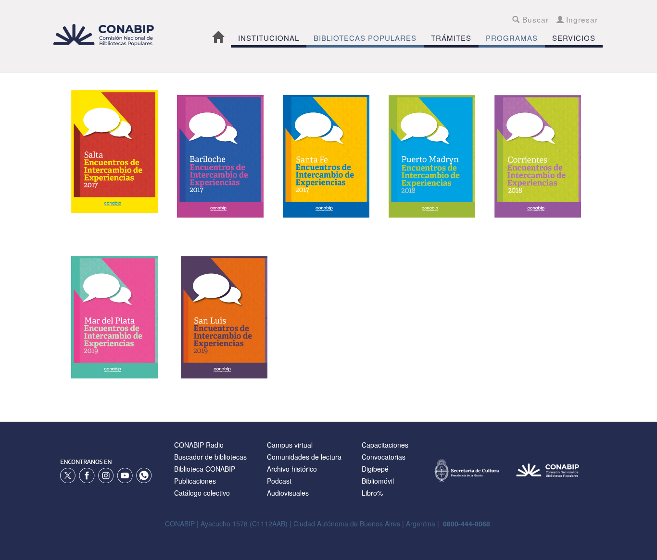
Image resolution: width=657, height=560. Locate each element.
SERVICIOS (573, 38)
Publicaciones (195, 481)
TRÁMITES (451, 38)
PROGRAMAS (512, 38)
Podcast (279, 481)
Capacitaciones (385, 445)
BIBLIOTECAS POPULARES (365, 38)
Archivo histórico (292, 469)
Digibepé (375, 469)
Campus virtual (290, 445)
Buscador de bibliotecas (210, 457)
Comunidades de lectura (304, 457)
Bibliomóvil (378, 481)
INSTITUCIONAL (268, 38)
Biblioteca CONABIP (204, 469)
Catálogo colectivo (202, 493)
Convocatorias (383, 457)
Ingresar (581, 19)
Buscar (534, 19)
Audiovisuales (288, 493)
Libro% (372, 493)
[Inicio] (109, 35)
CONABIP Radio (199, 445)
